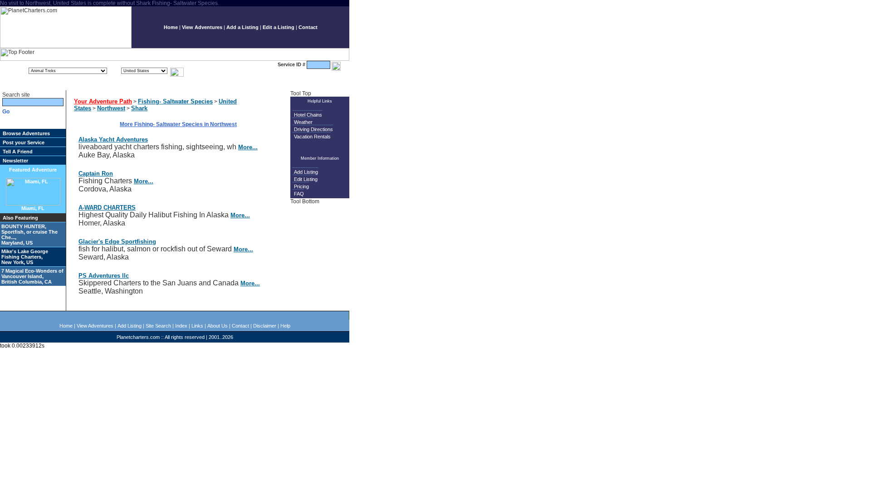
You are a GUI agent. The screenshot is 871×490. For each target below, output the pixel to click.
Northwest (111, 108)
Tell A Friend (18, 151)
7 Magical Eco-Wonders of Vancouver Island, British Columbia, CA (32, 276)
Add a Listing (242, 27)
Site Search (158, 325)
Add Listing (306, 172)
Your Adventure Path (103, 101)
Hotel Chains (308, 115)
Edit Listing (306, 179)
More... (248, 147)
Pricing (301, 186)
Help (285, 325)
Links (197, 325)
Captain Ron (95, 173)
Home (171, 27)
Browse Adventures (26, 133)
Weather (303, 122)
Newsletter (15, 160)
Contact (308, 27)
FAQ (299, 193)
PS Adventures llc (103, 275)
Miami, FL (32, 208)
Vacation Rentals (312, 136)
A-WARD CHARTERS (107, 207)
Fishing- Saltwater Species (175, 101)
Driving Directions (313, 129)
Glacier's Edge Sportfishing (117, 241)
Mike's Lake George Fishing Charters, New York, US (24, 257)
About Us (217, 325)
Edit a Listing (278, 27)
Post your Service (23, 142)
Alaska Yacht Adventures (113, 139)
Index (181, 325)
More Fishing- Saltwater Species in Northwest (178, 124)
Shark (139, 108)
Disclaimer (264, 325)
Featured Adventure (33, 169)
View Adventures (202, 27)
